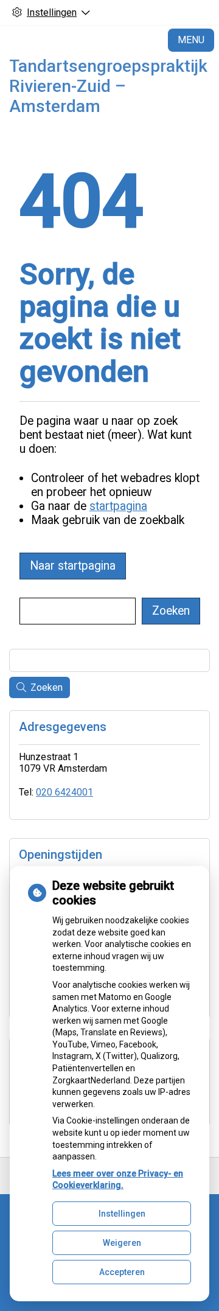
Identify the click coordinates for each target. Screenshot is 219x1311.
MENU (191, 40)
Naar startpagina (73, 566)
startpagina (118, 506)
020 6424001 (64, 792)
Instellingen (122, 1213)
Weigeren (122, 1243)
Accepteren (122, 1272)
